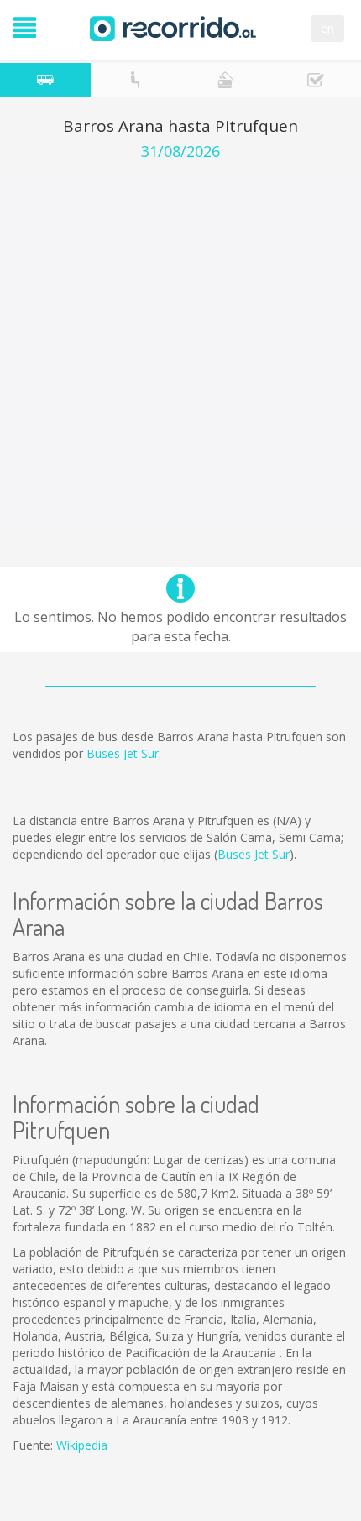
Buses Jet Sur (122, 753)
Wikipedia (81, 1445)
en (327, 28)
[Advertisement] (180, 349)
